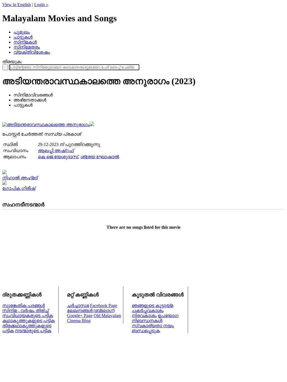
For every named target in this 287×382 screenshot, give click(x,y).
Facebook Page (103, 305)
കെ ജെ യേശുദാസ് (58, 156)
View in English (16, 4)
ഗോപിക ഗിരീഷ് (18, 188)
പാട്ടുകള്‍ (23, 37)
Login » (41, 4)
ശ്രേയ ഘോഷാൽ (99, 156)
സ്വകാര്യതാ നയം (153, 325)
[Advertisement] (143, 252)
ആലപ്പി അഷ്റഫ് (56, 150)
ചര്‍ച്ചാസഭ (78, 305)
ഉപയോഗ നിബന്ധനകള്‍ (155, 318)
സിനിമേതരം (26, 47)
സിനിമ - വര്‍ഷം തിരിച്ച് (25, 310)
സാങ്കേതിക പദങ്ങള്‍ (23, 305)
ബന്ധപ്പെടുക (146, 330)
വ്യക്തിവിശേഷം (31, 52)
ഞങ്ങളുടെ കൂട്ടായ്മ (152, 305)
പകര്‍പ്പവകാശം (148, 310)
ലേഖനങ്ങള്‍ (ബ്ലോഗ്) (91, 310)
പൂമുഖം (21, 32)
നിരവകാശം (144, 315)
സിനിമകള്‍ (25, 42)
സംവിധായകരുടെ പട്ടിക (27, 315)
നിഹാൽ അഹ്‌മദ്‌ (20, 177)
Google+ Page (79, 315)
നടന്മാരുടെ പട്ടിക (33, 330)
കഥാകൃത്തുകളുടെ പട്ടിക (28, 320)
